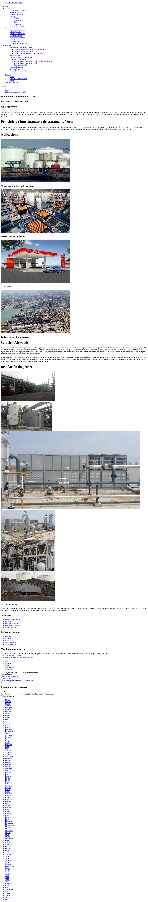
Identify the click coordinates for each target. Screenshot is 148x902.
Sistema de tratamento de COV (20, 43)
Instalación (17, 20)
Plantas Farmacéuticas (17, 30)
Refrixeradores (15, 69)
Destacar (8, 75)
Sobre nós (8, 8)
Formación (17, 24)
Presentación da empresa (18, 10)
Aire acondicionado (16, 55)
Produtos (8, 45)
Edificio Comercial (16, 36)
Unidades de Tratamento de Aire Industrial (28, 53)
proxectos (8, 638)
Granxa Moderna (15, 41)
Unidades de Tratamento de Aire (21, 47)
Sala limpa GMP (15, 32)
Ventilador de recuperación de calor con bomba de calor (33, 61)
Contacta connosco (11, 83)
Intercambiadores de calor (22, 59)
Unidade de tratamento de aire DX (25, 51)
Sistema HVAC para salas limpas (21, 71)
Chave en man (19, 26)
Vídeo (12, 81)
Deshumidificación (20, 65)
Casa (7, 6)
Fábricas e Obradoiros (17, 34)
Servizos (12, 16)
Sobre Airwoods (10, 644)
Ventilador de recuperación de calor (26, 63)
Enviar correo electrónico (9, 677)
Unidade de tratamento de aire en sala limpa (29, 49)
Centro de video (10, 642)
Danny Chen (5, 679)
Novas (12, 77)
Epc (15, 22)
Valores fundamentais (17, 14)
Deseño (16, 18)
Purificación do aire (16, 67)
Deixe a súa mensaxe (8, 696)
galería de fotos (15, 12)
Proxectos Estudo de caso (18, 79)
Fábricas (8, 621)
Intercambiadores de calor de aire (21, 57)
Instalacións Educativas (17, 38)
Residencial (13, 40)
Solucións (8, 28)
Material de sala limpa (17, 73)
